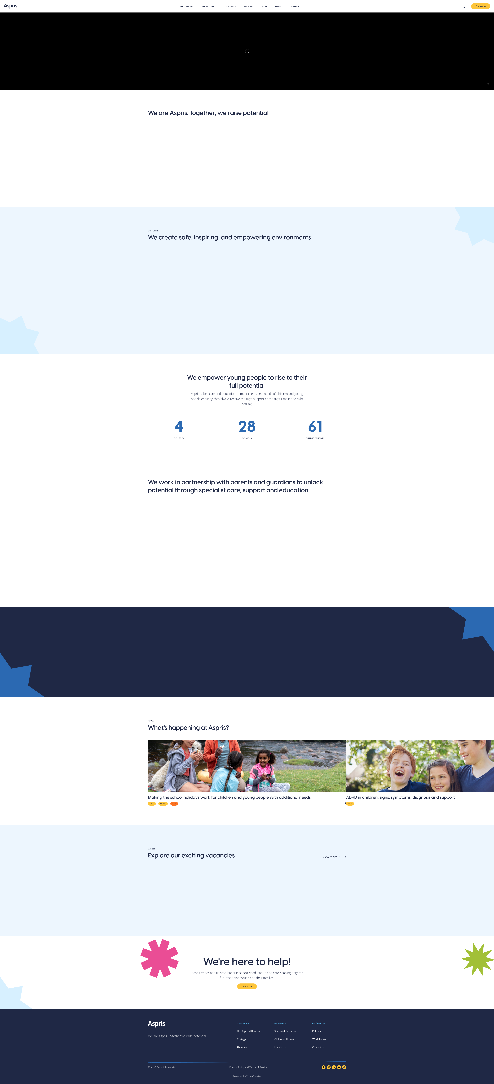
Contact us (481, 6)
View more (330, 856)
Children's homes (298, 345)
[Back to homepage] (10, 6)
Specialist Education (285, 1031)
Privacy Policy (236, 1067)
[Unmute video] (488, 84)
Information (319, 1023)
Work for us (319, 1039)
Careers (294, 6)
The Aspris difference (258, 195)
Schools (155, 345)
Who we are (187, 6)
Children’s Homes (284, 1039)
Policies (248, 6)
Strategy (241, 1039)
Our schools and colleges (171, 598)
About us (156, 192)
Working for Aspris (299, 598)
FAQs (264, 6)
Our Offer (280, 1023)
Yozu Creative (253, 1076)
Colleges (223, 345)
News (278, 6)
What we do (208, 6)
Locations (230, 6)
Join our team (211, 192)
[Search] (465, 6)
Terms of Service (258, 1067)
